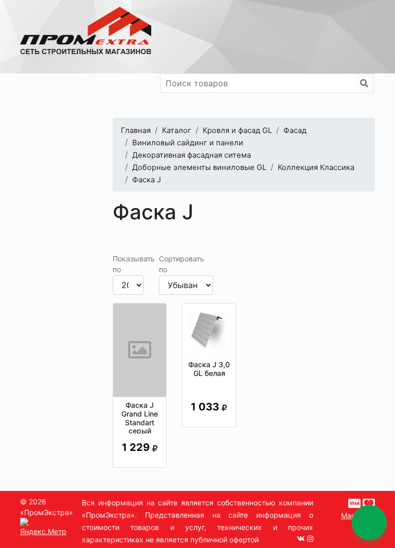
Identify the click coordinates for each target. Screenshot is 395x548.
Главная (136, 130)
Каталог (176, 130)
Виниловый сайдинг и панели (187, 142)
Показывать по (134, 264)
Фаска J (146, 179)
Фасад (295, 130)
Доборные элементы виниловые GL (199, 167)
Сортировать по (181, 264)
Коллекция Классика (316, 167)
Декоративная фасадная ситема (191, 155)
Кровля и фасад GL (237, 130)
